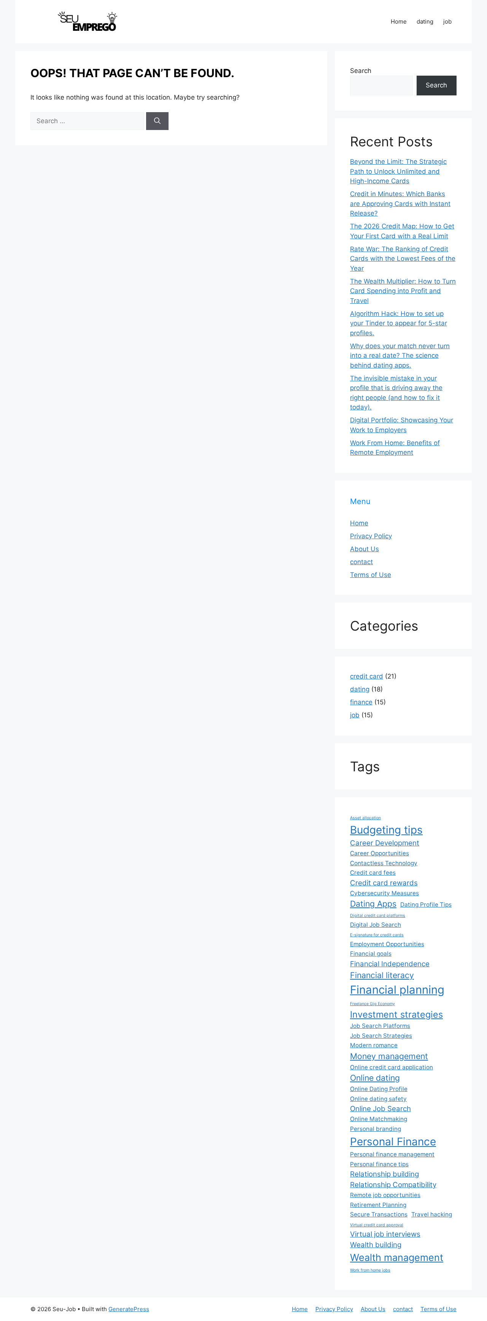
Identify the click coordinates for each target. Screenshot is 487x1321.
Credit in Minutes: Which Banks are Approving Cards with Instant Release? (400, 203)
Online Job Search (380, 1108)
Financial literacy (382, 975)
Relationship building (384, 1174)
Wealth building (375, 1244)
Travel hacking (431, 1214)
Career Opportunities (379, 853)
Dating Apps (373, 904)
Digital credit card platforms (377, 915)
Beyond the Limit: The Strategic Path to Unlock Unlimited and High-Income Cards (398, 171)
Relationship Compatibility (393, 1184)
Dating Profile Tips (426, 904)
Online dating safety (378, 1098)
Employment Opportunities (387, 944)
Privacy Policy (371, 536)
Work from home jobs (370, 1270)
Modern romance (374, 1045)
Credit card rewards (384, 883)
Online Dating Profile (378, 1089)
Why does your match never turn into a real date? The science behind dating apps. (400, 355)
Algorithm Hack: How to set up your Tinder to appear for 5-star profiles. (398, 323)
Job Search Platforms (380, 1025)
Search (360, 71)
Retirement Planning (378, 1204)
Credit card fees (373, 872)
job (447, 21)
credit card (366, 676)
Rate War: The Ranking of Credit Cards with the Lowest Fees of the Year (402, 258)
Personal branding (375, 1128)
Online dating (375, 1078)
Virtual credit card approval (376, 1225)
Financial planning (397, 989)
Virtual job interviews (385, 1234)
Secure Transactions (378, 1214)
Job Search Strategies (381, 1035)
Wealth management (396, 1257)
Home (399, 21)
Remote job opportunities (385, 1195)
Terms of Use (370, 575)
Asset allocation (365, 817)
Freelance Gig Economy (372, 1003)
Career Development (384, 843)
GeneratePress (128, 1309)
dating (425, 21)
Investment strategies (396, 1014)
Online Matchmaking (378, 1119)
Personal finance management (392, 1154)
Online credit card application (391, 1067)
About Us (364, 549)
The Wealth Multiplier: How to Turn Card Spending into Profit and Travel (403, 291)
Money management (389, 1056)
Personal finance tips (379, 1164)
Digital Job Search (375, 924)
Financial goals (371, 953)
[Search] (157, 121)
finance (361, 702)
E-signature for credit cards (377, 934)
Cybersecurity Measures (384, 893)
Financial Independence (390, 963)
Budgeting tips (386, 829)
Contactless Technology (383, 863)
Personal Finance (393, 1141)
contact (361, 562)
